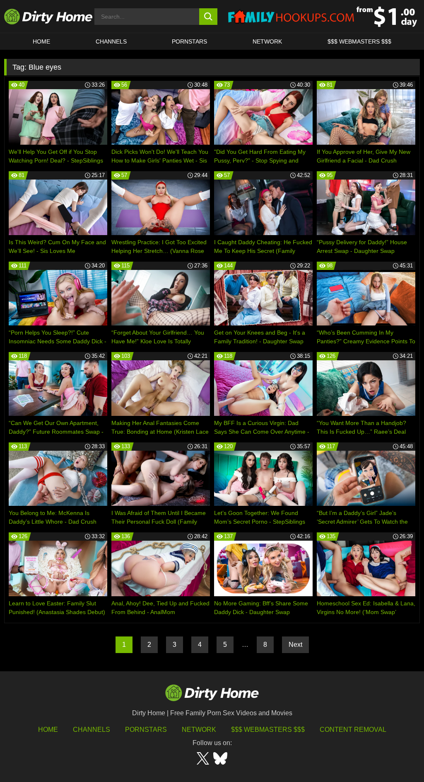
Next (295, 644)
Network (267, 41)
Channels (91, 729)
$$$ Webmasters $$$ (268, 729)
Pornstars (189, 41)
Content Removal (353, 729)
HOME (41, 41)
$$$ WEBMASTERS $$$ (359, 41)
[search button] (208, 16)
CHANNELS (111, 41)
